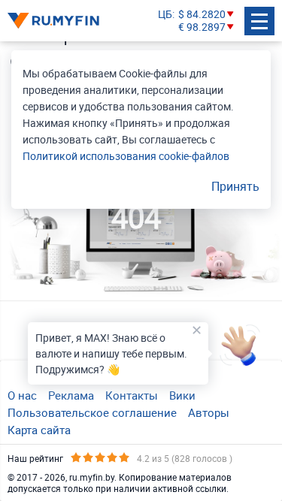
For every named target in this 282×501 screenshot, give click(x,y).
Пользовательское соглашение (92, 412)
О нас (22, 395)
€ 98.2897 (202, 27)
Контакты (131, 395)
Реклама (71, 395)
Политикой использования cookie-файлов (126, 156)
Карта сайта (39, 429)
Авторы (208, 412)
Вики (182, 395)
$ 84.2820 (202, 14)
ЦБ (165, 14)
